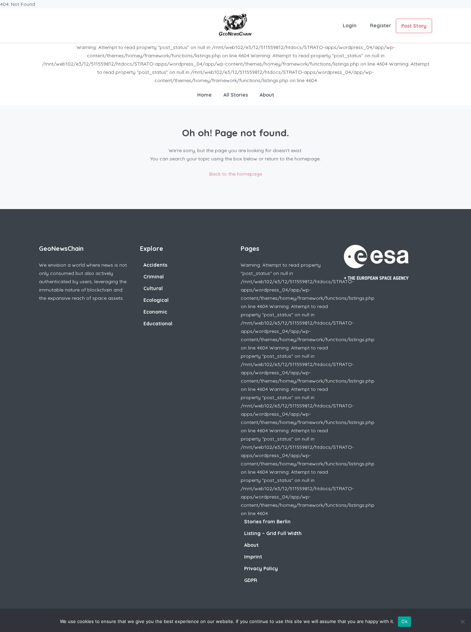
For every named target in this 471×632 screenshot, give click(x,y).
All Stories (235, 95)
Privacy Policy (261, 568)
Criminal (153, 277)
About (267, 95)
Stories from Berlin (267, 522)
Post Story (414, 26)
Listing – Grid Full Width (273, 533)
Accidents (155, 265)
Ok (404, 621)
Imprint (253, 557)
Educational (157, 323)
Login (350, 25)
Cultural (153, 288)
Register (380, 25)
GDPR (250, 580)
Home (204, 95)
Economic (155, 312)
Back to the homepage (235, 174)
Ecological (156, 300)
